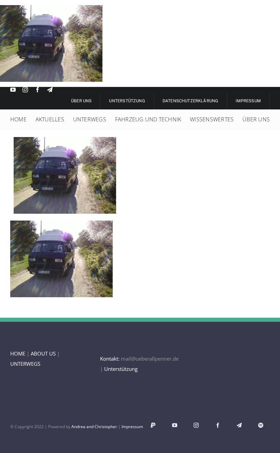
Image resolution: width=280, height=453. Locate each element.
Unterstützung (121, 368)
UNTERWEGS (25, 363)
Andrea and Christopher (94, 426)
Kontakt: (110, 358)
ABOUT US (43, 353)
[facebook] (37, 89)
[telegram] (50, 89)
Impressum (132, 426)
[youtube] (13, 89)
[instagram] (25, 89)
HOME (17, 353)
